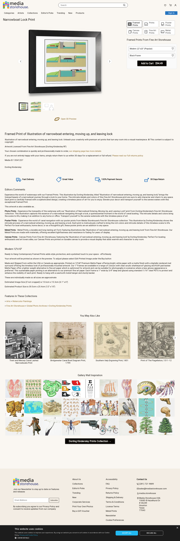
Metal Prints (111, 511)
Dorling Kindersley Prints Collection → (90, 441)
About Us (76, 479)
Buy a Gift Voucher (81, 511)
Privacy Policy (112, 488)
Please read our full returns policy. (127, 155)
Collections (32, 13)
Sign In (171, 13)
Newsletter (111, 515)
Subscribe (54, 500)
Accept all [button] (126, 533)
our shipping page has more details (85, 151)
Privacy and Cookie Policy (29, 535)
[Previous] (20, 61)
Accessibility (111, 479)
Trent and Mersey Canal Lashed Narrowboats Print (24, 361)
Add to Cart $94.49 (152, 63)
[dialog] (90, 533)
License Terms (112, 506)
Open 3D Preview (68, 119)
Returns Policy (112, 493)
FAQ (108, 484)
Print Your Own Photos (82, 506)
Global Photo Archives (37, 306)
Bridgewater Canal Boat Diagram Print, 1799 (68, 361)
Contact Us (142, 479)
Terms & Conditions (115, 502)
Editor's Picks (47, 13)
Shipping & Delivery (114, 497)
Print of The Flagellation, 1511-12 (156, 360)
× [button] (177, 528)
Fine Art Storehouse (15, 306)
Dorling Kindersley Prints (60, 306)
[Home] (18, 8)
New (70, 13)
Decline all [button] (151, 533)
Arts (8, 301)
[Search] (124, 5)
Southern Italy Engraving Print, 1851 (112, 360)
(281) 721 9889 (146, 484)
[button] (63, 537)
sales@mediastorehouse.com (153, 488)
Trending (61, 13)
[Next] (109, 61)
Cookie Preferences (115, 520)
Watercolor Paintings (22, 301)
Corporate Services (81, 502)
